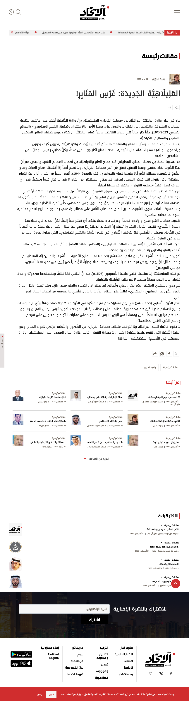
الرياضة (128, 667)
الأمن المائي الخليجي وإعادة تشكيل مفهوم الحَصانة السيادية (161, 529)
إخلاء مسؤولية (50, 647)
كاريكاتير (77, 647)
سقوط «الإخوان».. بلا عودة (165, 581)
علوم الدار (126, 647)
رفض (39, 694)
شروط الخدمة (75, 674)
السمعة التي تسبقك (168, 564)
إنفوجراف (102, 671)
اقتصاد (128, 661)
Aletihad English (53, 656)
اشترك (94, 620)
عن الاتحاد (77, 661)
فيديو (104, 664)
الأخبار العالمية (124, 654)
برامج (80, 654)
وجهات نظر (125, 674)
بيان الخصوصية (74, 667)
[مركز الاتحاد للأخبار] (94, 12)
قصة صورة (101, 677)
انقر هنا (101, 694)
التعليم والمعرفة (102, 656)
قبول (51, 694)
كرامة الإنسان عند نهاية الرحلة (164, 546)
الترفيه (104, 647)
